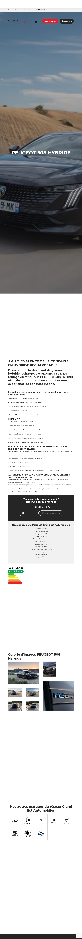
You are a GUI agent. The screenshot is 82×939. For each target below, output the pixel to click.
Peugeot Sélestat (41, 541)
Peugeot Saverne (41, 544)
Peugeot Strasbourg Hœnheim (41, 552)
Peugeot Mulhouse (41, 536)
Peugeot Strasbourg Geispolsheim (41, 549)
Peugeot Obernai (41, 546)
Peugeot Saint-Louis (41, 531)
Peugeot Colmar (41, 557)
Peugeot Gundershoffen (41, 539)
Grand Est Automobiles (18, 21)
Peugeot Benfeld (41, 534)
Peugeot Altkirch (41, 528)
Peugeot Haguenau (41, 554)
